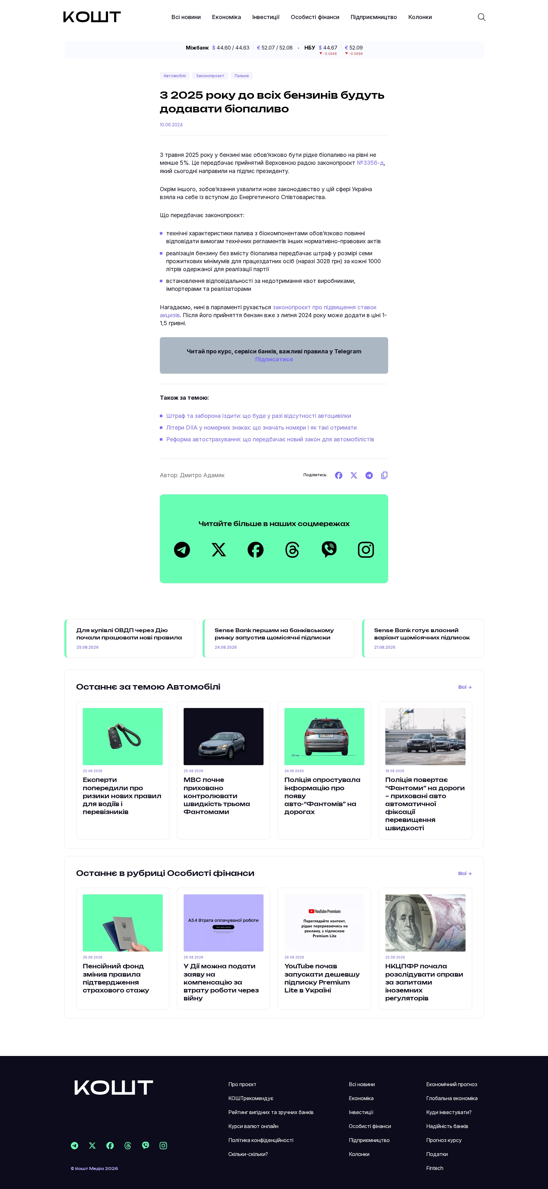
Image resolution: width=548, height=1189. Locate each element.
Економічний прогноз (451, 1084)
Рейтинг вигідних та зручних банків (271, 1112)
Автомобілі (175, 75)
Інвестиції (265, 17)
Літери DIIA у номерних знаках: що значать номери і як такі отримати (261, 427)
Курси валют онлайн (253, 1126)
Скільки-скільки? (248, 1154)
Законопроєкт (210, 75)
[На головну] (114, 1087)
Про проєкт (242, 1084)
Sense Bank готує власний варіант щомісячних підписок (422, 634)
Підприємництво (374, 17)
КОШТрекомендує (250, 1098)
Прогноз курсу (444, 1140)
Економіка (226, 17)
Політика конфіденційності (260, 1140)
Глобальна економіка (452, 1098)
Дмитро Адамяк (202, 475)
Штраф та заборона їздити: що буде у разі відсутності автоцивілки (258, 415)
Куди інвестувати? (449, 1112)
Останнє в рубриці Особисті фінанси (165, 874)
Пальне (242, 75)
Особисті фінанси (315, 17)
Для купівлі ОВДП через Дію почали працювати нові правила (129, 634)
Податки (437, 1154)
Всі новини (186, 17)
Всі (462, 687)
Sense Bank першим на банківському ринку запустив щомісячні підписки (274, 634)
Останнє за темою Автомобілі (148, 687)
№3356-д (370, 162)
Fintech (434, 1168)
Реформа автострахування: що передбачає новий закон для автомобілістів (270, 439)
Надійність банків (447, 1126)
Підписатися (274, 359)
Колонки (420, 17)
